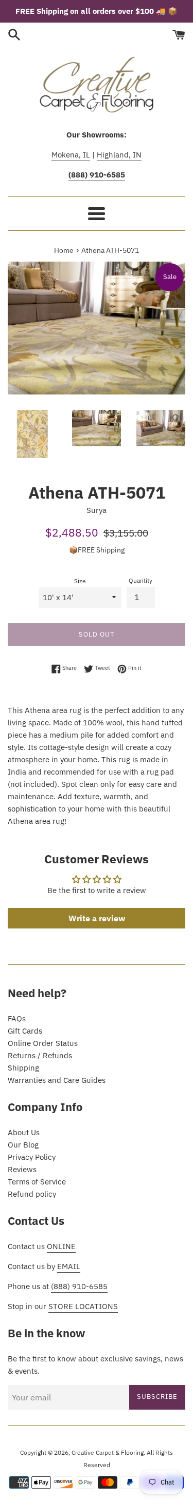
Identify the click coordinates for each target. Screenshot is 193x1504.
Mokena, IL (70, 155)
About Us (24, 1132)
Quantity (140, 580)
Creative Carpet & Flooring (108, 1452)
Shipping (23, 1068)
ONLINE (61, 1246)
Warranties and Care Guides (57, 1080)
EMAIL (68, 1266)
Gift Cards (25, 1031)
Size (80, 581)
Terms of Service (37, 1181)
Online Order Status (43, 1043)
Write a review (96, 918)
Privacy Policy (32, 1157)
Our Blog (23, 1145)
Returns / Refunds (40, 1055)
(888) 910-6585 (79, 1286)
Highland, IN (119, 155)
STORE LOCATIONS (83, 1306)
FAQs (17, 1018)
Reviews (22, 1169)
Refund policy (32, 1194)
